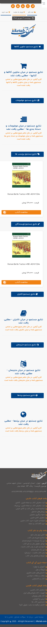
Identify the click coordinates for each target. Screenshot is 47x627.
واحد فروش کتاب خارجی (36, 498)
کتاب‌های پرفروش (38, 596)
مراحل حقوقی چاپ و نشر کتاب (34, 544)
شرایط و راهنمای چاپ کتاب (35, 556)
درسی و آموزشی (39, 599)
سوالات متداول (19, 617)
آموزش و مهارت (39, 567)
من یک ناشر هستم (38, 550)
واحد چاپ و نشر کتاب (37, 530)
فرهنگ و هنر (40, 570)
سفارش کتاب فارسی (37, 590)
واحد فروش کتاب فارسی (36, 585)
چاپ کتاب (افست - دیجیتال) (35, 553)
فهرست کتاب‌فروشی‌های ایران (34, 593)
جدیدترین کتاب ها (38, 602)
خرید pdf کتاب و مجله (37, 523)
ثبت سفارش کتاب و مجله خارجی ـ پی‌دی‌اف (29, 505)
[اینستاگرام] (28, 6)
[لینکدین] (23, 6)
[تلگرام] (33, 6)
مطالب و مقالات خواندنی (36, 576)
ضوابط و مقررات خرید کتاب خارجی (32, 520)
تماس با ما (9, 617)
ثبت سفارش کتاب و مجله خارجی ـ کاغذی (30, 502)
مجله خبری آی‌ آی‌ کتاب (36, 562)
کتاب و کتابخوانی (38, 579)
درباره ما (30, 617)
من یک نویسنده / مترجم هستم (33, 541)
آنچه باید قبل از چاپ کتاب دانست (33, 547)
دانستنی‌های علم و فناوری (36, 573)
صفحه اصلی (38, 617)
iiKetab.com (41, 621)
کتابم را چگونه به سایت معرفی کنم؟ (32, 605)
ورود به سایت (18, 12)
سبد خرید (5, 12)
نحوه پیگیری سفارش (37, 514)
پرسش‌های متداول (38, 511)
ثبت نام (31, 12)
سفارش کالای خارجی (37, 517)
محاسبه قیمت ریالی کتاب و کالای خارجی (30, 508)
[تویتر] (13, 6)
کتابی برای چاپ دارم (38, 535)
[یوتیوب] (18, 6)
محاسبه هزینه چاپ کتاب (36, 538)
